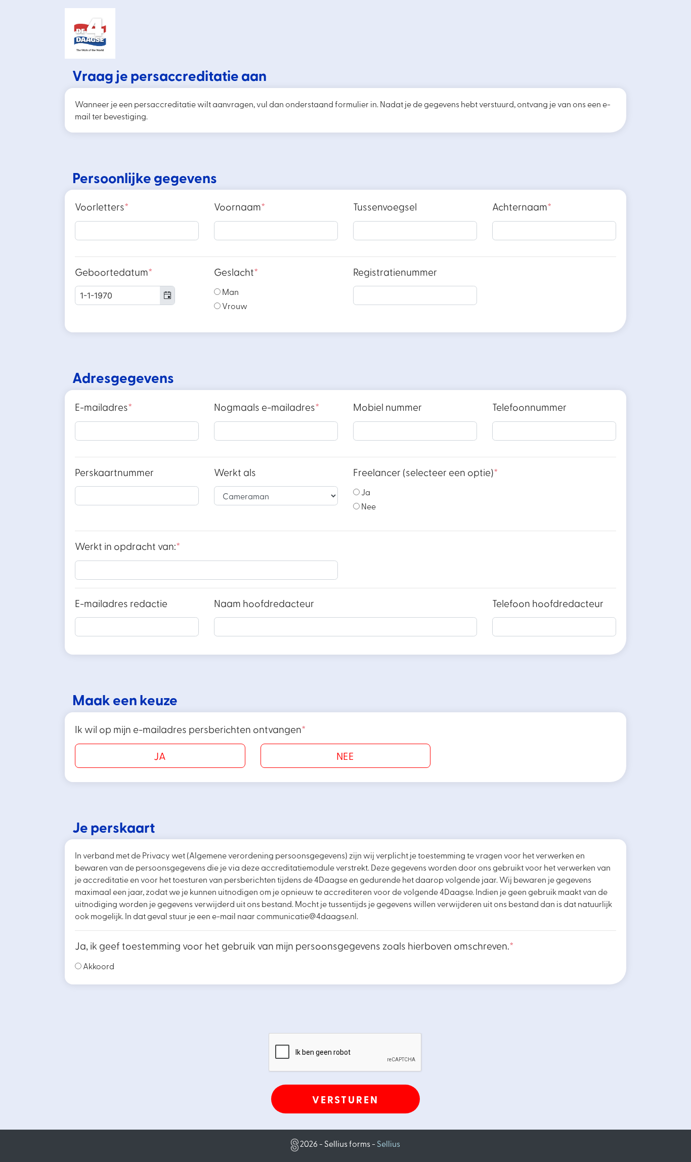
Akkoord (97, 966)
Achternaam (521, 206)
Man (230, 291)
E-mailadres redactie (121, 603)
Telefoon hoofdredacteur (547, 603)
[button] (167, 295)
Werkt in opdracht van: (127, 546)
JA (160, 756)
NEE (345, 756)
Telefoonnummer (529, 407)
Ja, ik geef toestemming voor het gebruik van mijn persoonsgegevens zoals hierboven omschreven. (294, 946)
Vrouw (234, 306)
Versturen (345, 1099)
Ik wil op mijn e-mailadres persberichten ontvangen (190, 729)
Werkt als (235, 472)
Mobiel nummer (387, 407)
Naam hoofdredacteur (264, 603)
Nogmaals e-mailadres (266, 407)
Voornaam (239, 206)
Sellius (388, 1143)
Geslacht (236, 272)
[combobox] (125, 295)
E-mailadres (103, 407)
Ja (365, 492)
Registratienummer (395, 272)
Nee (368, 506)
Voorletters (101, 206)
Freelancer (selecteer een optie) (425, 472)
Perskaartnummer (114, 472)
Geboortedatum (113, 272)
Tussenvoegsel (385, 206)
